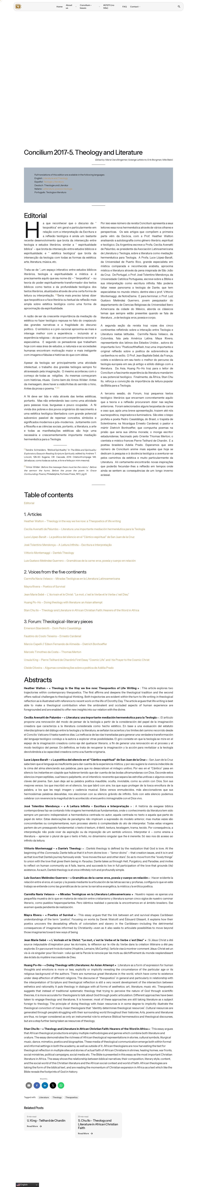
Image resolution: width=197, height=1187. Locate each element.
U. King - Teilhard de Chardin (46, 1120)
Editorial (29, 503)
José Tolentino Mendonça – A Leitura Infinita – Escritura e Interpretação (68, 545)
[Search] (179, 6)
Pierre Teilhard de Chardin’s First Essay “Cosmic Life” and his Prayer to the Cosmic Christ (95, 660)
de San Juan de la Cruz (120, 537)
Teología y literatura (54, 181)
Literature (44, 1097)
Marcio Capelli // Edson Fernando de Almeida (52, 644)
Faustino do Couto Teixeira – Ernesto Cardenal (52, 636)
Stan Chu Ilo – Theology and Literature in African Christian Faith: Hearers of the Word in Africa (81, 610)
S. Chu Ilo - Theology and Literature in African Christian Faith (98, 1124)
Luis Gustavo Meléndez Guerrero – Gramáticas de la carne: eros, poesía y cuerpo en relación (80, 560)
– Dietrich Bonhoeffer (93, 644)
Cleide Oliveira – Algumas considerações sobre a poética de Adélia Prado (69, 667)
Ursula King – (32, 660)
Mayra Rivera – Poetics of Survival (44, 586)
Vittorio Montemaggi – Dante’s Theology (49, 552)
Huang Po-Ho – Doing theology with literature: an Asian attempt (63, 602)
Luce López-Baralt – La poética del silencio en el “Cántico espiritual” (65, 537)
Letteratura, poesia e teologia (57, 188)
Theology (57, 1097)
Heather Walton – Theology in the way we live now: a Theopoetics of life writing (72, 521)
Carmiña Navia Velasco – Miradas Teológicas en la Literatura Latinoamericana (72, 578)
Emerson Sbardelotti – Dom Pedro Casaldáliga (52, 628)
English (24, 1185)
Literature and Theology (55, 178)
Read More (32, 1126)
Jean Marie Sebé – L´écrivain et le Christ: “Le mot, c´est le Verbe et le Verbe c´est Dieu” (76, 594)
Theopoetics (71, 1097)
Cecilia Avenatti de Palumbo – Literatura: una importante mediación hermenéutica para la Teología (84, 529)
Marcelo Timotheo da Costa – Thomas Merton (52, 652)
